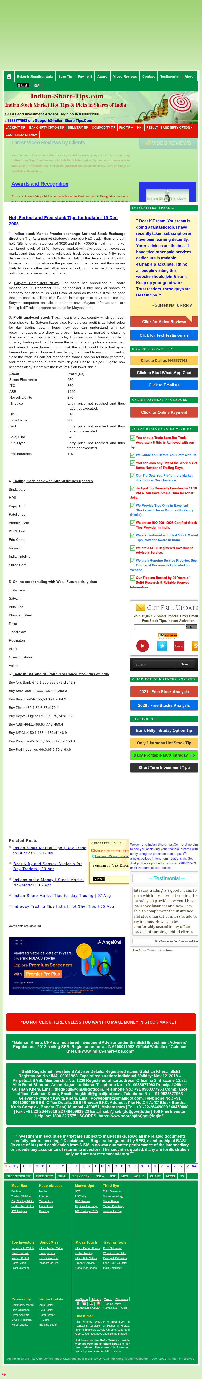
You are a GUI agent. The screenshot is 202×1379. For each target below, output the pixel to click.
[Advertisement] (43, 34)
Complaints (110, 1308)
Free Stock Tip (18, 1176)
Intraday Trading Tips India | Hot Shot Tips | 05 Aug (63, 906)
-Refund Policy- (112, 1304)
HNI (139, 127)
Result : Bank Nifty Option (168, 127)
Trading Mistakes (21, 1196)
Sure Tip (65, 76)
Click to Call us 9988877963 (164, 360)
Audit (124, 1308)
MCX (124, 1176)
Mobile (43, 1191)
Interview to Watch (23, 1248)
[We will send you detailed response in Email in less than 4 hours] (84, 1304)
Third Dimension (112, 1191)
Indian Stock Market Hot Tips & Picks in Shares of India (65, 104)
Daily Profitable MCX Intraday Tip (164, 755)
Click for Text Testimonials (164, 335)
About (190, 76)
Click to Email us (164, 385)
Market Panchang (113, 1206)
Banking (44, 1211)
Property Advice (85, 1263)
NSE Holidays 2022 (86, 1211)
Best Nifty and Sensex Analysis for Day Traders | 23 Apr (47, 866)
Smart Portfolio (20, 1253)
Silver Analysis (20, 1315)
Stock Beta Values (86, 1258)
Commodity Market (23, 1305)
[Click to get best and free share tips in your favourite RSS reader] (98, 1304)
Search (185, 664)
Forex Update (20, 1324)
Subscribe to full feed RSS (116, 851)
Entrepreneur (47, 1253)
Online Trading (84, 1253)
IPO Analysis (19, 1211)
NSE (99, 1176)
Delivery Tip (78, 127)
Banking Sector (48, 1324)
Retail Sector (47, 1315)
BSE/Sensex (82, 1201)
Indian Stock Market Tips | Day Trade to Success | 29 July (49, 850)
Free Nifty (44, 1176)
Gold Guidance (21, 1310)
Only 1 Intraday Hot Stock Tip (164, 743)
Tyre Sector (46, 1310)
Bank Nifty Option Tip (46, 127)
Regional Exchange (86, 1206)
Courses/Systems (20, 134)
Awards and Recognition (39, 142)
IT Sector (44, 1319)
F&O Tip (125, 127)
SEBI (78, 1191)
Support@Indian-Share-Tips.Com (63, 120)
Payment (85, 76)
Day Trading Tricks (22, 1201)
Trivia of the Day (112, 1211)
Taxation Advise (48, 1258)
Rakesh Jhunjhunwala (35, 76)
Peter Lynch (19, 1263)
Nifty (15, 1166)
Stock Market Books (87, 1248)
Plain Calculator (112, 1268)
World (139, 1176)
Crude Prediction (22, 1319)
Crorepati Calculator (115, 1258)
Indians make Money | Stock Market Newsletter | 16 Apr (48, 882)
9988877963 (17, 120)
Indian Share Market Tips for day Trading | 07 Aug (62, 895)
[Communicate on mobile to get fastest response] (77, 1304)
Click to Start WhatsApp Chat (164, 373)
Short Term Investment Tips (164, 768)
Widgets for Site (48, 1263)
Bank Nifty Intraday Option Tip (164, 731)
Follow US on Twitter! (113, 856)
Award (102, 76)
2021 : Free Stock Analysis (164, 691)
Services (79, 1176)
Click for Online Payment (164, 412)
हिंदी (36, 85)
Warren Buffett (20, 1258)
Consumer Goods (86, 1268)
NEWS (170, 1176)
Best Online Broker (22, 1206)
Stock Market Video (51, 1248)
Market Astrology (113, 1196)
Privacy (96, 1299)
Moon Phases (111, 1201)
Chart (155, 1176)
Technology (46, 1201)
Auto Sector (46, 1305)
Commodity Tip (103, 127)
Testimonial (170, 76)
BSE (113, 1176)
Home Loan (46, 1206)
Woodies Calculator (114, 1253)
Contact (148, 76)
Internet (43, 1196)
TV (182, 1176)
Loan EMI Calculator (115, 1263)
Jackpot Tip (15, 127)
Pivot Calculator (112, 1248)
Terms (108, 1299)
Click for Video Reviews (164, 321)
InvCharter (81, 1299)
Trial (62, 1176)
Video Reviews (125, 76)
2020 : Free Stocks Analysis (164, 705)
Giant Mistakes (21, 1268)
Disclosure (121, 1299)
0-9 (194, 1166)
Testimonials (156, 950)
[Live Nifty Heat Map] (91, 1304)
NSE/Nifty (81, 1196)
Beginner (16, 1191)
